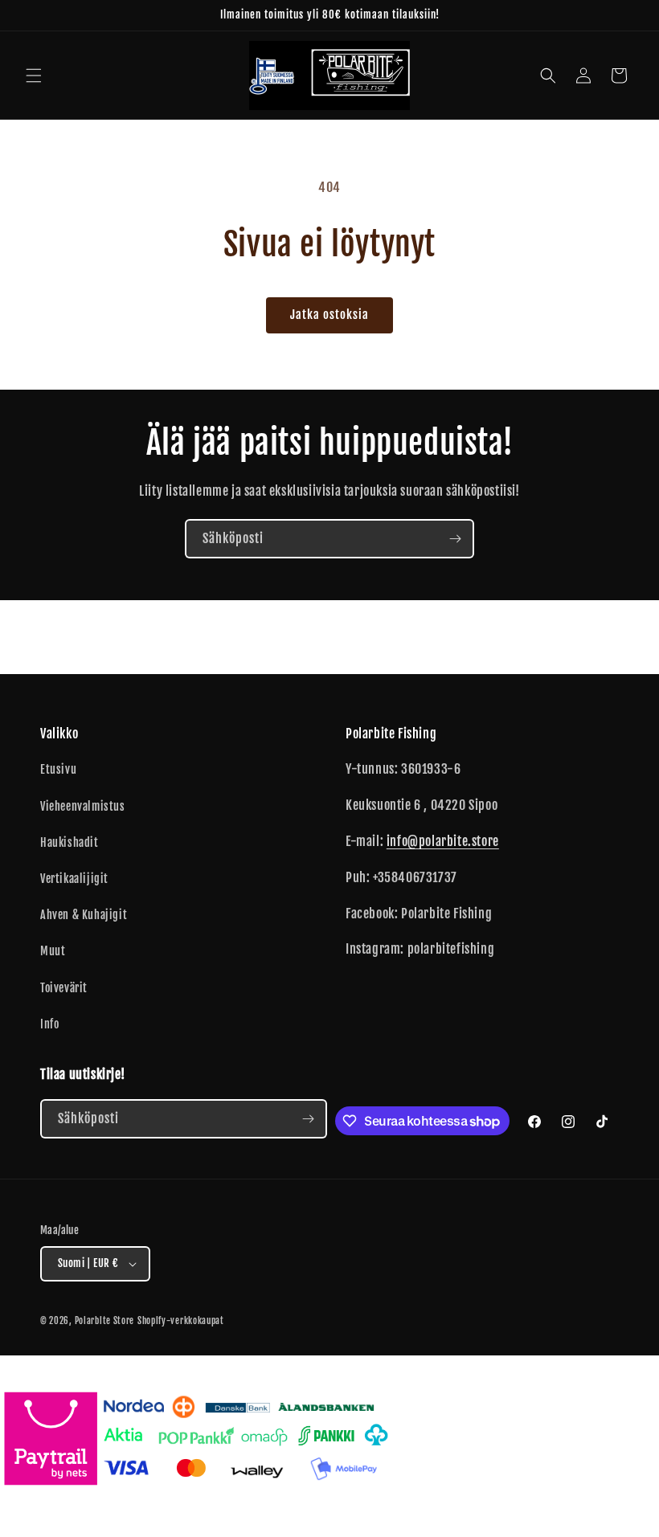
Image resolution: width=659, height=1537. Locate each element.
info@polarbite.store (443, 841)
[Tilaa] (455, 538)
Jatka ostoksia (329, 314)
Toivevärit (64, 988)
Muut (52, 951)
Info (49, 1024)
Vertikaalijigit (74, 878)
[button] (33, 75)
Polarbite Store (105, 1320)
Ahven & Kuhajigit (83, 915)
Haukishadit (69, 842)
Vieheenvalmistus (82, 806)
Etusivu (58, 769)
